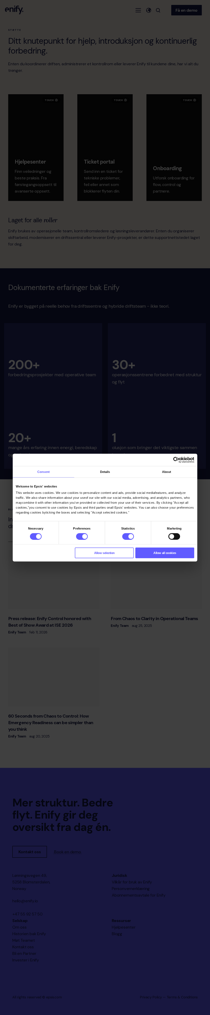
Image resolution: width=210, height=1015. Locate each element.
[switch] (82, 536)
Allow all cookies (164, 553)
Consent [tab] (43, 471)
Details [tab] (105, 471)
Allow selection (104, 553)
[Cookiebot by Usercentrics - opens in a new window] (176, 460)
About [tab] (166, 471)
